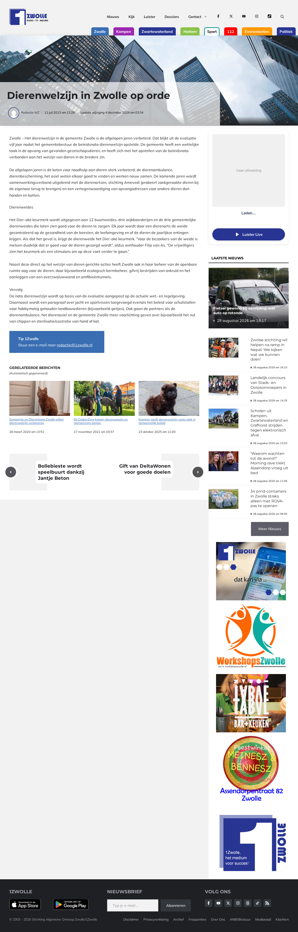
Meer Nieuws (269, 528)
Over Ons (218, 919)
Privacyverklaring (156, 919)
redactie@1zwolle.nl (74, 345)
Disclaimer (131, 919)
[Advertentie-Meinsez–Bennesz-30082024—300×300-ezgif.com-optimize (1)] (251, 802)
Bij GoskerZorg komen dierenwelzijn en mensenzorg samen (101, 421)
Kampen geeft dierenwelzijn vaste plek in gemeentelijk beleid (167, 421)
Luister (149, 16)
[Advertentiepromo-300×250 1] (253, 869)
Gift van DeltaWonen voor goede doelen (145, 469)
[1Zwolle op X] (231, 16)
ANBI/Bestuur (240, 919)
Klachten (282, 919)
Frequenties (197, 919)
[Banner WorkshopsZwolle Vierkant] (251, 670)
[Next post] (198, 472)
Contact (194, 16)
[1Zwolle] (28, 16)
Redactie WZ (30, 112)
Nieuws (113, 16)
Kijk (132, 16)
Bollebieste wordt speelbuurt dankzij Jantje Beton (61, 472)
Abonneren (175, 905)
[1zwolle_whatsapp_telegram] (251, 599)
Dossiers (172, 16)
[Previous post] (11, 472)
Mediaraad (263, 919)
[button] (282, 16)
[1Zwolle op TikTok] (269, 16)
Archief (178, 919)
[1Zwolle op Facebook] (218, 16)
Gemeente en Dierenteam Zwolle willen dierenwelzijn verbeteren (36, 421)
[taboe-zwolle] (251, 731)
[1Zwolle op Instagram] (256, 16)
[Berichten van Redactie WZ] (14, 112)
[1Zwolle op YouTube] (243, 16)
